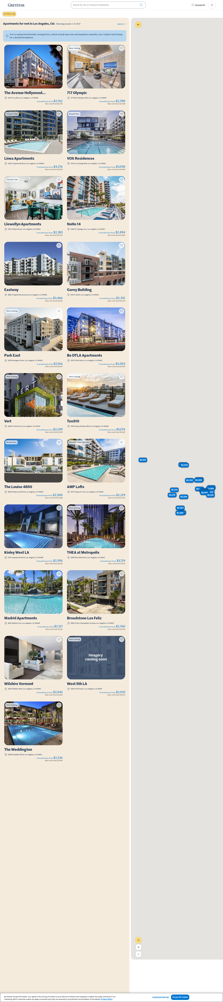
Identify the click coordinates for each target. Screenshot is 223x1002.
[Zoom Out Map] (138, 954)
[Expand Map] (138, 24)
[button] (143, 460)
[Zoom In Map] (138, 947)
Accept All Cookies (180, 997)
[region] (111, 997)
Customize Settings (160, 997)
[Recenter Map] (138, 940)
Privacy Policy (106, 999)
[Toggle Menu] (212, 5)
